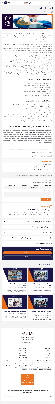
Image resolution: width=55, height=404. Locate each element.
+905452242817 (28, 340)
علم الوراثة (16, 367)
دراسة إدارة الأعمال (34, 365)
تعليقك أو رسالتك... (46, 191)
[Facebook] (33, 337)
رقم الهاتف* (24, 185)
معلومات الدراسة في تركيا (45, 175)
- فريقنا (49, 355)
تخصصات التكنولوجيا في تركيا (27, 363)
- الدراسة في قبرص (22, 351)
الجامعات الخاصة (32, 175)
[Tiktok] (24, 337)
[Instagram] (31, 337)
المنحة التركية (21, 365)
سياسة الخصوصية (44, 390)
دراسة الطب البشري (9, 361)
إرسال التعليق (47, 199)
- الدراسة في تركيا (23, 348)
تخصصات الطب (17, 361)
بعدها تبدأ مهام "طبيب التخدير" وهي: (42, 167)
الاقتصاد (15, 365)
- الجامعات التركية (23, 355)
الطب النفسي (24, 369)
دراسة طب (21, 134)
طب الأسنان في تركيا (26, 361)
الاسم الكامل (48, 185)
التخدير (16, 175)
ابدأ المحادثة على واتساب (27, 253)
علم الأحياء (22, 367)
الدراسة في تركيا (40, 12)
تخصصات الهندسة (47, 363)
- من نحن (49, 353)
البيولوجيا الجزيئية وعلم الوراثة (45, 369)
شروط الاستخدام (36, 390)
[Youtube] (26, 337)
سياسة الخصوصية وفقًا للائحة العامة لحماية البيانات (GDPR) (19, 390)
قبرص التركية (48, 367)
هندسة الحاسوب (38, 363)
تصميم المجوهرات (8, 365)
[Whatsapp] (21, 337)
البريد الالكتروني (11, 185)
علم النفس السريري (33, 369)
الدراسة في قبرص (40, 367)
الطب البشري (32, 132)
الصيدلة (40, 365)
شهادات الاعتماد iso (27, 392)
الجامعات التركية (35, 361)
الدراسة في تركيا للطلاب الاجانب (13, 363)
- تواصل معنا (48, 348)
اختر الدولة (36, 185)
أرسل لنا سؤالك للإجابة (27, 257)
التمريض (27, 365)
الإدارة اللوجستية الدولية (30, 367)
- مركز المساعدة (23, 357)
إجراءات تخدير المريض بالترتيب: (44, 164)
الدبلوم (23, 175)
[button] (52, 2)
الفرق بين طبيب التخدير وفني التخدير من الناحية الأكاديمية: (37, 169)
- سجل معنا (48, 351)
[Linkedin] (28, 337)
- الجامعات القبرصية (22, 353)
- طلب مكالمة (48, 357)
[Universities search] (49, 2)
